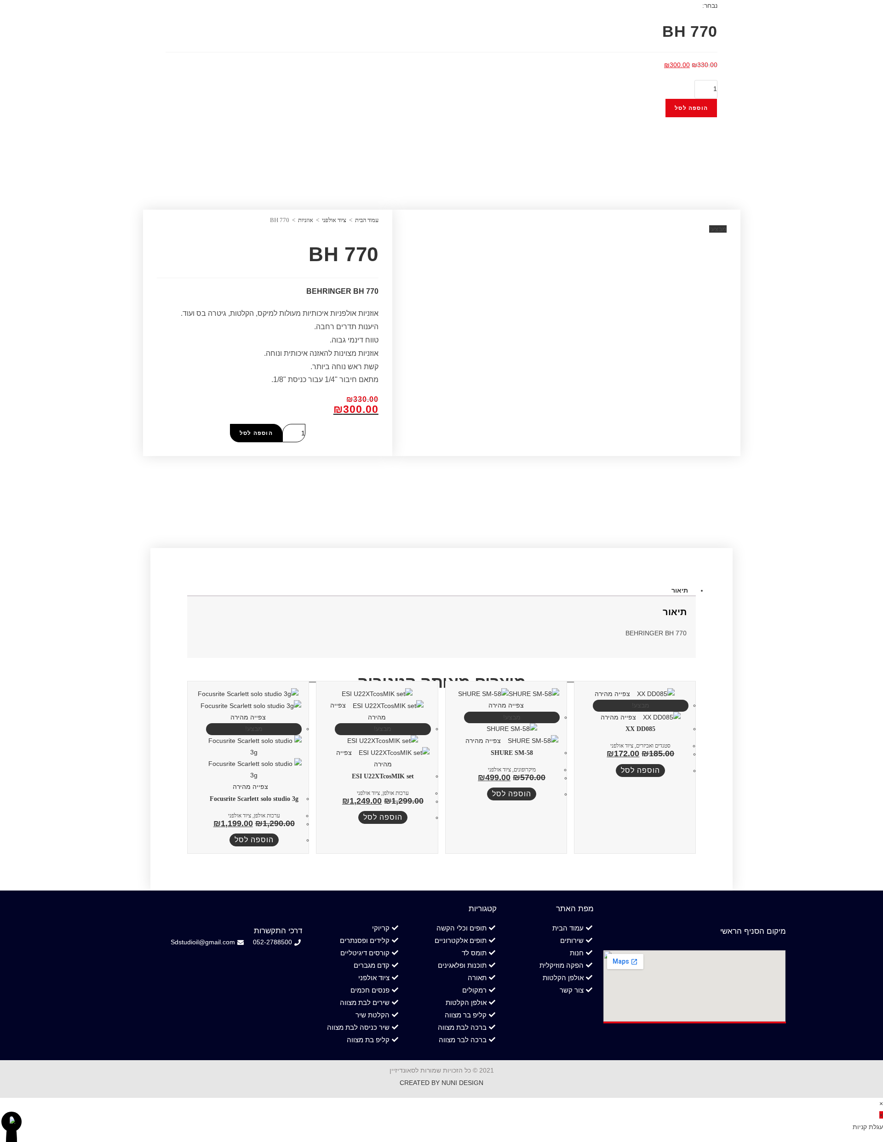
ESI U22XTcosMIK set (383, 776)
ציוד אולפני (334, 220)
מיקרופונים (525, 769)
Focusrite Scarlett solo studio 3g (254, 798)
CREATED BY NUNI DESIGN (441, 1082)
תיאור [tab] (679, 590)
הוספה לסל (691, 108)
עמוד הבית (366, 220)
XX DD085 (640, 728)
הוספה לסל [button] (640, 770)
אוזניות (305, 220)
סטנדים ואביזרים (653, 745)
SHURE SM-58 (512, 752)
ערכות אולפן (396, 793)
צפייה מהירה (613, 693)
